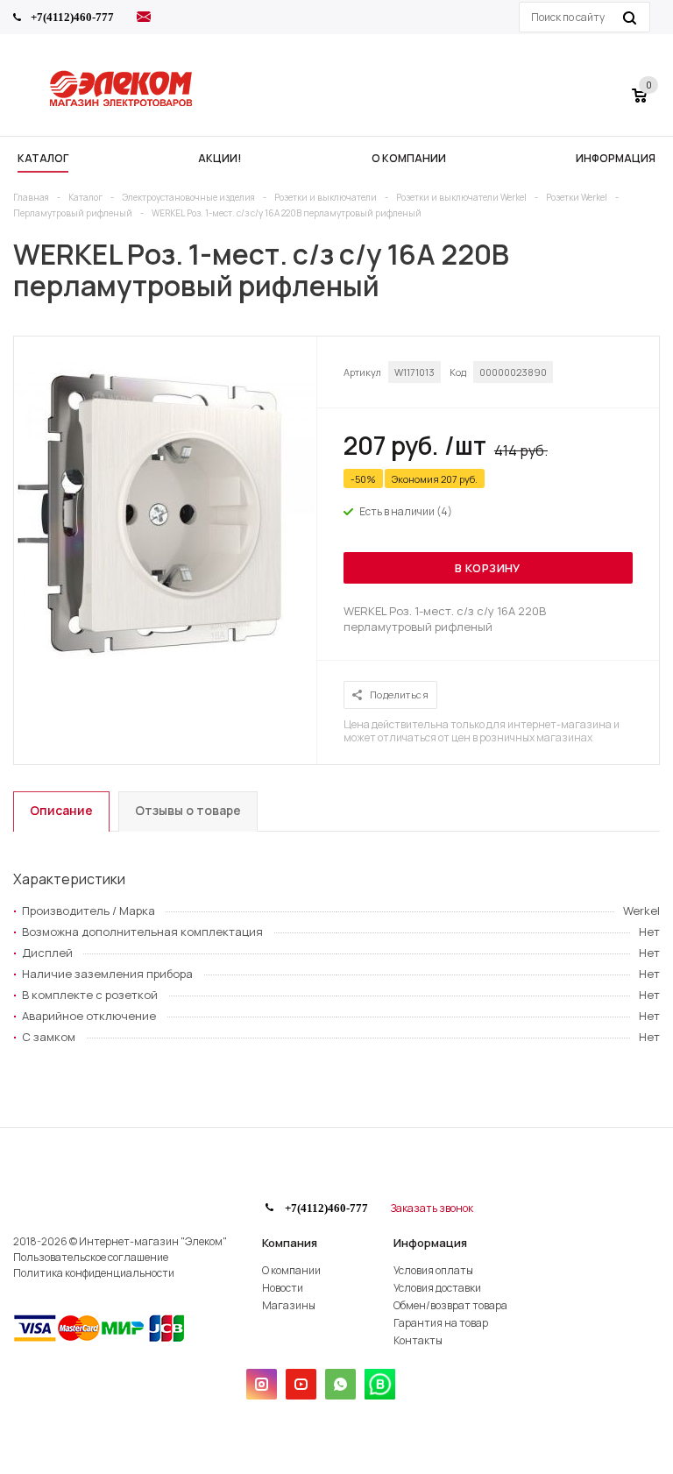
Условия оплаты (433, 1270)
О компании (291, 1270)
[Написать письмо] (144, 19)
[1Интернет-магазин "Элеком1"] (122, 104)
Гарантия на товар (440, 1322)
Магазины (288, 1305)
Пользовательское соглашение (90, 1257)
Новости (282, 1287)
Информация (430, 1243)
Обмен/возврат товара (450, 1305)
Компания (289, 1243)
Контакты (418, 1340)
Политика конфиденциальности (93, 1272)
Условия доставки (437, 1287)
